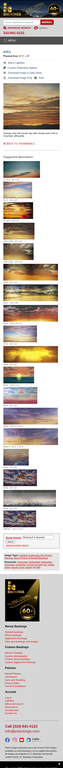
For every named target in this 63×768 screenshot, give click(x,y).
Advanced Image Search (17, 545)
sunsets (39, 564)
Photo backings (13, 635)
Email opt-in (11, 707)
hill (34, 567)
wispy (8, 567)
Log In (8, 697)
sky (45, 564)
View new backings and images (21, 641)
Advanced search (14, 703)
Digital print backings (16, 638)
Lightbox (43, 28)
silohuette (23, 562)
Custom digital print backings (20, 662)
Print (41, 77)
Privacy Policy (12, 683)
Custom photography (16, 656)
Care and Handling (15, 680)
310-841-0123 (13, 33)
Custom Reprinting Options (22, 67)
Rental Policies (13, 673)
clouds (14, 567)
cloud (22, 567)
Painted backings (14, 632)
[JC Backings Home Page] (22, 620)
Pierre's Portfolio (14, 653)
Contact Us (11, 713)
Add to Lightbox (16, 62)
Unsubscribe (11, 710)
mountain (10, 564)
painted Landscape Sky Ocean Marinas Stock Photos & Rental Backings (28, 556)
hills (38, 567)
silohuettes (46, 562)
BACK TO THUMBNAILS (20, 143)
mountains (20, 564)
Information (11, 676)
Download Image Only (19, 77)
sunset (30, 564)
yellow (51, 564)
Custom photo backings (17, 659)
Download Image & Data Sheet (24, 72)
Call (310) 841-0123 (21, 726)
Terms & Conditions (15, 686)
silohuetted (34, 562)
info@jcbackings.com (22, 731)
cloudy (28, 567)
